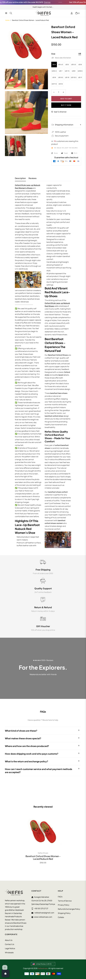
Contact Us (9, 944)
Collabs (61, 917)
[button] (44, 958)
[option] (26, 45)
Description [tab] (20, 178)
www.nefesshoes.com (43, 917)
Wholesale (9, 952)
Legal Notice (10, 948)
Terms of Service (65, 901)
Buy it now (66, 105)
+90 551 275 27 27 (41, 908)
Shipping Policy (64, 913)
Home (7, 20)
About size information (63, 58)
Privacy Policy (63, 905)
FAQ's (60, 896)
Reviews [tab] (33, 178)
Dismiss (37, 2)
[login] (71, 13)
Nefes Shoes (43, 853)
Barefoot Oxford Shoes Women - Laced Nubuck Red (43, 857)
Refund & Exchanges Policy (69, 909)
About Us (8, 940)
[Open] (5, 973)
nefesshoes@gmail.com (44, 912)
